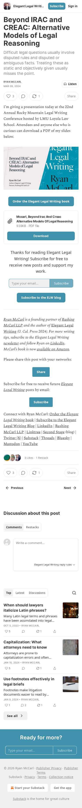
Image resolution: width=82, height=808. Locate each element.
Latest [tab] (20, 593)
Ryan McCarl (12, 81)
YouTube (30, 444)
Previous (17, 488)
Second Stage (54, 432)
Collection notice (61, 777)
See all (12, 716)
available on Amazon (53, 349)
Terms (41, 777)
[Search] (74, 592)
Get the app (63, 788)
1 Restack (42, 458)
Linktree (33, 432)
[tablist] (22, 527)
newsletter (11, 343)
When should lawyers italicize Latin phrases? (25, 608)
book (29, 420)
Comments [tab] (14, 527)
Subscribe (57, 6)
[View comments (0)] (23, 96)
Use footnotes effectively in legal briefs (28, 681)
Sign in (73, 6)
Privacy (29, 777)
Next (67, 488)
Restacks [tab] (32, 527)
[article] (41, 618)
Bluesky (63, 438)
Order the (57, 414)
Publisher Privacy (48, 768)
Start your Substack (30, 788)
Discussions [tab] (37, 593)
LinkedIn (57, 343)
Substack (31, 438)
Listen (72, 84)
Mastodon (11, 444)
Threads (47, 438)
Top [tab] (8, 593)
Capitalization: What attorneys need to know (25, 644)
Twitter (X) (12, 438)
